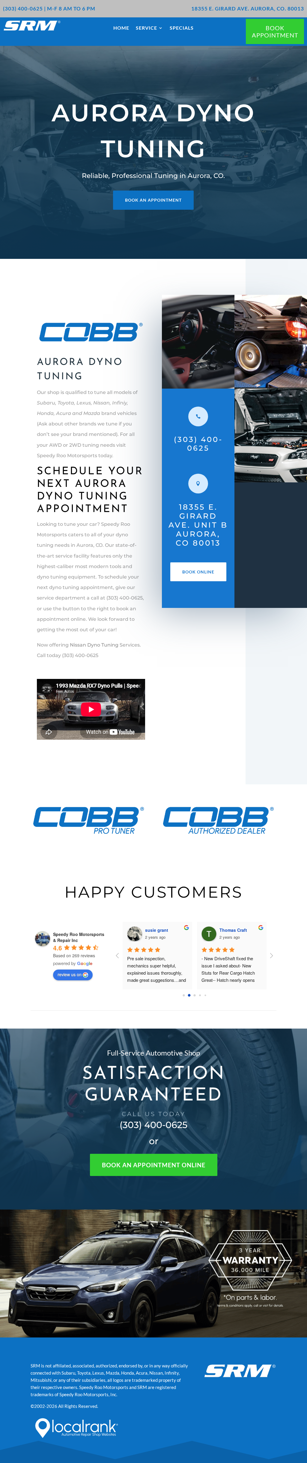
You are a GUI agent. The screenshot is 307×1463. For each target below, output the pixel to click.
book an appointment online (153, 1164)
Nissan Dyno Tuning (94, 645)
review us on (70, 974)
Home (121, 28)
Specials (182, 28)
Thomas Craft (233, 930)
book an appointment (153, 200)
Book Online (198, 571)
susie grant (156, 930)
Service (146, 28)
